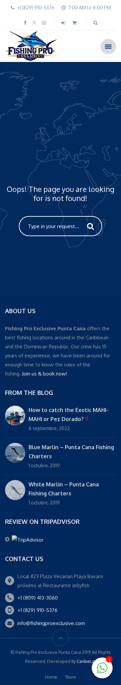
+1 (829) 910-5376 (37, 610)
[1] (102, 671)
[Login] (64, 22)
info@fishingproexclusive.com (51, 623)
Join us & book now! (44, 373)
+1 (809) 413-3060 (37, 598)
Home (51, 677)
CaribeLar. (86, 661)
